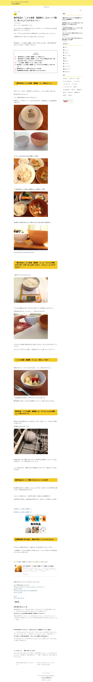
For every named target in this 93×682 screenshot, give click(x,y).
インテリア (66, 63)
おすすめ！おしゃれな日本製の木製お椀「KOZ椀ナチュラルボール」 (30, 613)
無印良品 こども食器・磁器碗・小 (23, 508)
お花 (78, 78)
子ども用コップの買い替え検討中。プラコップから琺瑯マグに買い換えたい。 (32, 636)
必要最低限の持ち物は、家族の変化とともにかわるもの (31, 70)
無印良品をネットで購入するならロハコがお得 (29, 68)
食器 (16, 596)
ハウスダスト (66, 84)
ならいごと (66, 50)
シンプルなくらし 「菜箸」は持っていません (24, 650)
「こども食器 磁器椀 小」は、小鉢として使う (29, 62)
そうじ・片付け (67, 55)
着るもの (66, 60)
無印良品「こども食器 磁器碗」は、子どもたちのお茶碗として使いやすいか (36, 65)
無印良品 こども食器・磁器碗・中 (23, 512)
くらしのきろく (16, 4)
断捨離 (79, 89)
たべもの (66, 52)
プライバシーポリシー (46, 673)
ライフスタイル (67, 66)
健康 (75, 86)
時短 (64, 92)
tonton (65, 78)
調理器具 (77, 92)
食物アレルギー (67, 69)
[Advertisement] (35, 77)
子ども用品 (17, 598)
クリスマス (76, 81)
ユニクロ (74, 84)
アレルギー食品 (67, 81)
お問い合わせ (46, 7)
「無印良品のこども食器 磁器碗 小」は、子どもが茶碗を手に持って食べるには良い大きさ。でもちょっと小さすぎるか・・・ (36, 59)
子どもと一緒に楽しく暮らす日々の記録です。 (46, 675)
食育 (23, 598)
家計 (73, 89)
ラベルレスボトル (67, 86)
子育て (65, 47)
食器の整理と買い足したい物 (20, 607)
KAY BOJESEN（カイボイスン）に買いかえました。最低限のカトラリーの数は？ (33, 629)
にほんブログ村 (18, 588)
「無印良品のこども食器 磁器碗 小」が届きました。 (31, 56)
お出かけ (71, 78)
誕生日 (70, 92)
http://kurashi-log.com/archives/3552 (24, 252)
